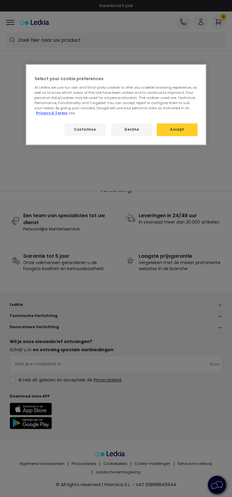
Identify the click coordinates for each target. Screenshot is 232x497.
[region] (116, 105)
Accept (177, 129)
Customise (85, 129)
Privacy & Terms (51, 113)
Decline (131, 129)
